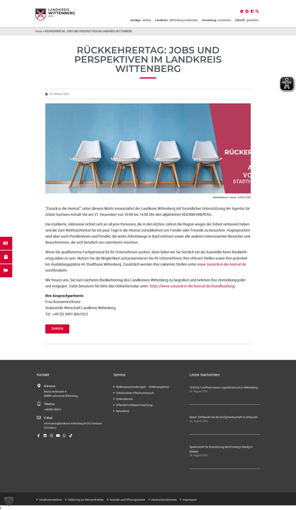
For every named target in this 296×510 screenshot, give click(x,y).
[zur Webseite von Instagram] (51, 435)
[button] (9, 501)
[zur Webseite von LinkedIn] (45, 435)
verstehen (216, 20)
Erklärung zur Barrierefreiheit (86, 500)
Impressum (190, 500)
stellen (140, 20)
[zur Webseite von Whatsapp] (64, 435)
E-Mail (48, 418)
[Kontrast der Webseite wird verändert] (252, 11)
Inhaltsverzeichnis (50, 500)
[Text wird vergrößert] (247, 11)
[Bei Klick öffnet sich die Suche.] (257, 11)
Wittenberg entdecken (176, 20)
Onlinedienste (124, 399)
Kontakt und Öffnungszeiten (127, 500)
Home (38, 31)
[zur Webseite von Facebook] (38, 435)
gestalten (247, 20)
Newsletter (122, 411)
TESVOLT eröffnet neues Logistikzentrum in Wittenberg (223, 387)
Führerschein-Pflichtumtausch (135, 393)
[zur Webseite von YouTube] (58, 435)
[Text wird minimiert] (241, 11)
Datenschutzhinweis (164, 500)
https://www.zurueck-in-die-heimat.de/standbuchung (192, 286)
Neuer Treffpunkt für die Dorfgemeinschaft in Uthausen (223, 417)
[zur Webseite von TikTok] (70, 435)
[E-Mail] (39, 418)
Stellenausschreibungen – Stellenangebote (142, 387)
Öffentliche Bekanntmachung (134, 405)
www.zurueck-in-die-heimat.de (221, 264)
